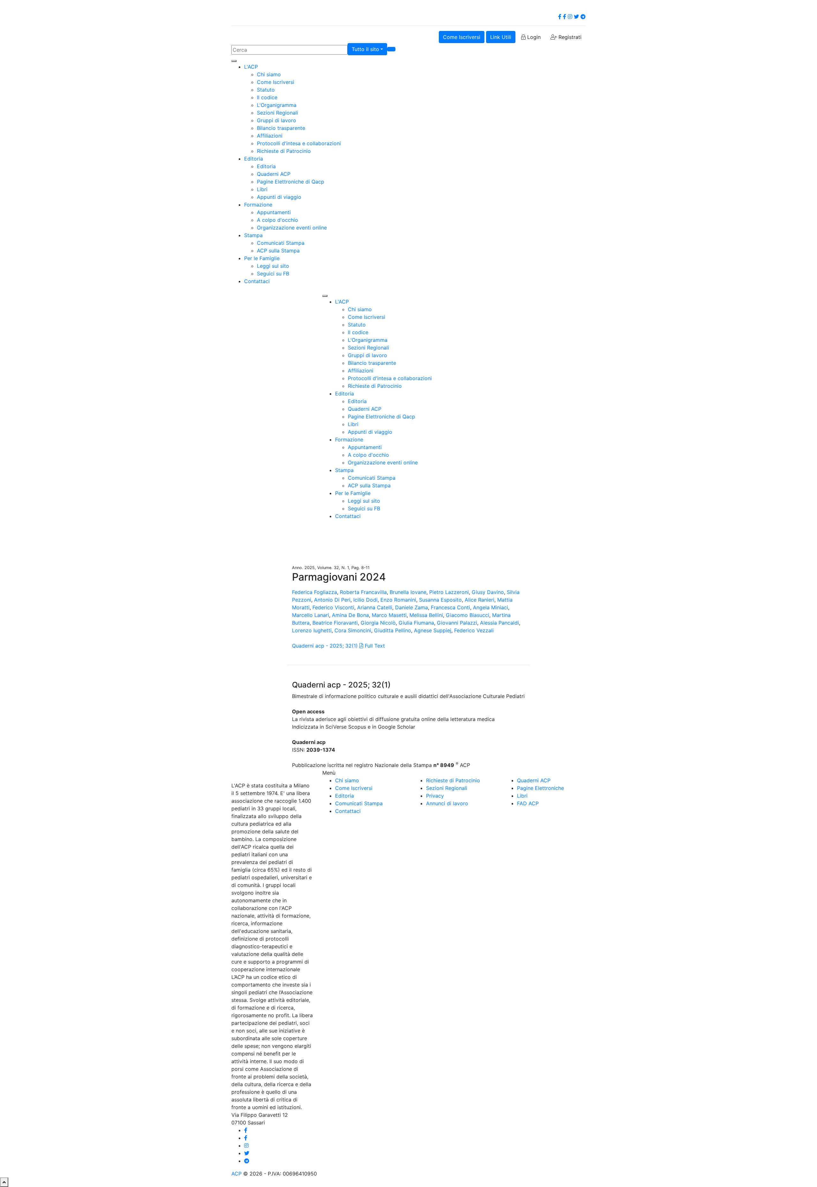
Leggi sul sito (273, 266)
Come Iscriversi (461, 37)
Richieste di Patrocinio (284, 151)
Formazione (258, 204)
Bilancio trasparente (281, 128)
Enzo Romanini (398, 600)
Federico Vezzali (474, 630)
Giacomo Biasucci (467, 615)
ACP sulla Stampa (278, 250)
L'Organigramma (276, 105)
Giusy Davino (488, 592)
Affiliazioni (269, 135)
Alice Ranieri (479, 600)
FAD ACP (528, 803)
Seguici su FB (273, 273)
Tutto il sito (365, 49)
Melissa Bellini (426, 615)
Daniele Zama (411, 607)
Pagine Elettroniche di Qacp (290, 181)
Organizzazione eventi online (292, 227)
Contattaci (257, 281)
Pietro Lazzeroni (449, 592)
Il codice (267, 97)
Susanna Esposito (440, 600)
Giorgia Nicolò (378, 623)
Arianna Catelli (374, 607)
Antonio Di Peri (332, 600)
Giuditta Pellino (392, 630)
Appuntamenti (274, 212)
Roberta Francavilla (363, 592)
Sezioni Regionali (277, 112)
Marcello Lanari (310, 615)
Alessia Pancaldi (499, 623)
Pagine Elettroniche (540, 788)
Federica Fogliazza (314, 592)
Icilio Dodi (365, 600)
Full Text (374, 645)
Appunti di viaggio (279, 197)
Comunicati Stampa (280, 243)
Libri (262, 189)
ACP (236, 1173)
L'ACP (251, 67)
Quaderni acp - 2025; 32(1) (325, 645)
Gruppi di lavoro (276, 120)
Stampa (253, 235)
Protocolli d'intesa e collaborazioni (299, 143)
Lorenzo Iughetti (312, 630)
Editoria (253, 158)
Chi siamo (269, 74)
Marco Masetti (389, 615)
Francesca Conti (450, 607)
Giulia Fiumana (416, 623)
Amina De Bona (350, 615)
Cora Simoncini (352, 630)
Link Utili (500, 37)
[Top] (4, 1182)
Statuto (266, 89)
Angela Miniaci (490, 607)
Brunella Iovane (408, 592)
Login (533, 37)
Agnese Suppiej (432, 630)
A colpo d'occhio (277, 220)
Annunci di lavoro (447, 803)
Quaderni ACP (273, 174)
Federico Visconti (333, 607)
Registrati (569, 37)
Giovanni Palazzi (457, 623)
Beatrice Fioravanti (335, 623)
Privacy (435, 796)
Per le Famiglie (262, 258)
